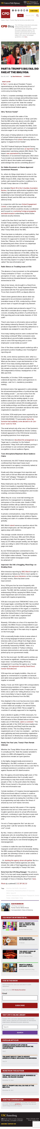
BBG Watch (26, 572)
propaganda (30, 895)
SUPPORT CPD (12, 1123)
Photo (3, 884)
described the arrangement (24, 440)
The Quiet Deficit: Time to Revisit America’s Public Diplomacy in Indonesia (19, 1057)
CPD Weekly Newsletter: (19, 990)
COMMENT (27, 76)
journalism (23, 895)
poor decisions (20, 576)
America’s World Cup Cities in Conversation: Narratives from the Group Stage (17, 1046)
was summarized (13, 153)
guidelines (18, 1104)
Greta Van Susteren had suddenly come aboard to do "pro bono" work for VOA (18, 421)
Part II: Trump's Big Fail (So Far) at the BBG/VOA (18, 1086)
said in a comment (26, 722)
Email (4, 993)
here (34, 879)
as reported (29, 149)
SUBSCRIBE (34, 11)
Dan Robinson (17, 76)
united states (15, 898)
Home (3, 20)
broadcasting (15, 895)
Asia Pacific (15, 888)
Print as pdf (6, 81)
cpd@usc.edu (35, 1120)
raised (12, 525)
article (20, 140)
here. (26, 37)
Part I (5, 84)
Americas (9, 888)
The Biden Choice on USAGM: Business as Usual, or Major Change (18, 1076)
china (21, 898)
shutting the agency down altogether (18, 860)
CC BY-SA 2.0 (22, 884)
